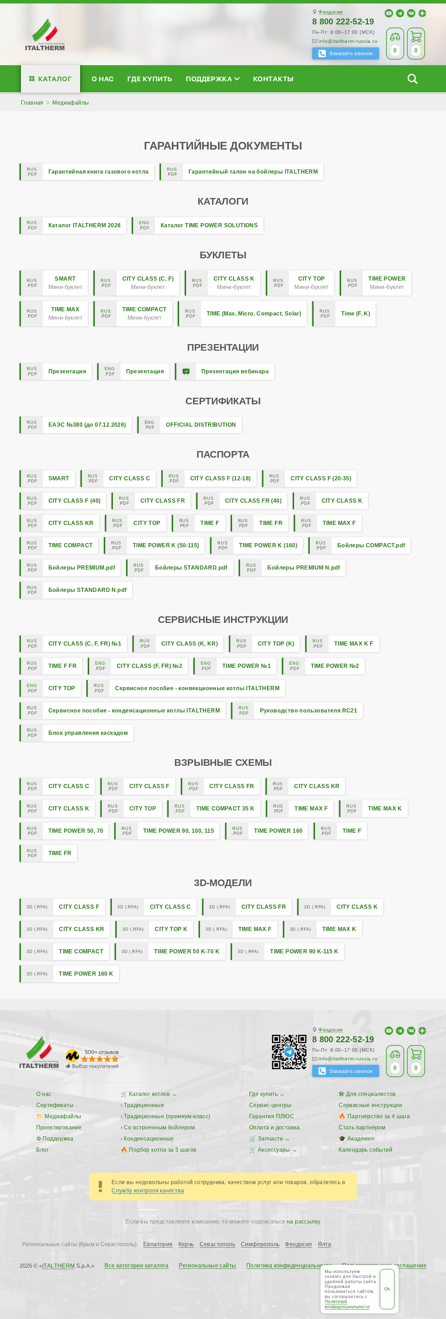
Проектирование (59, 1127)
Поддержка (209, 79)
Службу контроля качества (148, 1191)
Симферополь (260, 1244)
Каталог (55, 79)
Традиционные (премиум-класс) (167, 1116)
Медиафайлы (63, 1116)
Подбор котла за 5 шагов (163, 1150)
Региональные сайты (207, 1265)
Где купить (149, 79)
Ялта (324, 1244)
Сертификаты (55, 1105)
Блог (42, 1150)
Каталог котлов (149, 1094)
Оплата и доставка (274, 1127)
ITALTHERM (58, 1266)
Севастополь (217, 1244)
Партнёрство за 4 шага (378, 1116)
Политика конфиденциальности (289, 1265)
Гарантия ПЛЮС (271, 1116)
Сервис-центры (270, 1105)
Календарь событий (365, 1150)
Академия (360, 1139)
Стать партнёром (362, 1127)
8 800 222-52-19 (343, 21)
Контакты (273, 79)
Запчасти (270, 1139)
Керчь (186, 1244)
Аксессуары (274, 1150)
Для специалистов (371, 1094)
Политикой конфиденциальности (347, 1304)
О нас (103, 79)
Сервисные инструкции (370, 1105)
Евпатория (158, 1244)
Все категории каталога (137, 1265)
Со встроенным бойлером (159, 1127)
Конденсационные (149, 1139)
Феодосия (330, 12)
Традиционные (144, 1105)
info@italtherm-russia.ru (347, 41)
